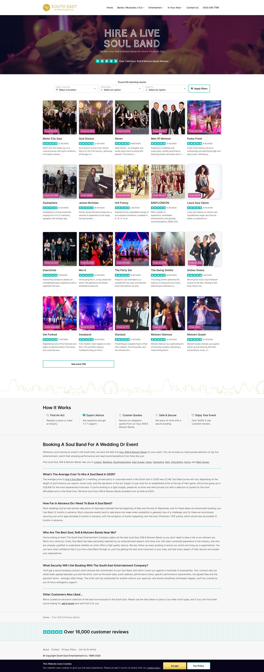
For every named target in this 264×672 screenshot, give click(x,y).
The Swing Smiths (162, 270)
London (97, 462)
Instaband (85, 334)
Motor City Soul (52, 138)
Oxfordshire (177, 462)
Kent (167, 462)
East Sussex (138, 462)
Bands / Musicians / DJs (130, 7)
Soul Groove (86, 138)
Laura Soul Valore (198, 202)
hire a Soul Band (73, 479)
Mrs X (82, 270)
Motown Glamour (161, 334)
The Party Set (123, 270)
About (46, 649)
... (61, 154)
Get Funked (50, 334)
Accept (174, 665)
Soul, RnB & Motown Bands (133, 452)
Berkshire (107, 462)
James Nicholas (88, 202)
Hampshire (158, 462)
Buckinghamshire (122, 462)
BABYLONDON (160, 202)
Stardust (120, 334)
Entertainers (155, 7)
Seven (119, 138)
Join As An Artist (87, 649)
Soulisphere (50, 202)
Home (110, 7)
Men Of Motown (161, 138)
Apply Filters (200, 88)
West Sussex (202, 462)
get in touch (68, 603)
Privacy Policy (69, 649)
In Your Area (174, 7)
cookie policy (153, 667)
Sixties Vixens (195, 270)
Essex (149, 462)
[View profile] (60, 117)
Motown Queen (196, 334)
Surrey (187, 462)
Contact (55, 649)
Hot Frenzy (121, 202)
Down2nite (49, 270)
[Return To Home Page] (60, 7)
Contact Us (193, 7)
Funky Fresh (194, 138)
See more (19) (78, 364)
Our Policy (198, 665)
